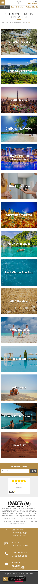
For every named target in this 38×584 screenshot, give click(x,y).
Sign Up (33, 471)
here (28, 22)
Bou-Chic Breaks (17, 7)
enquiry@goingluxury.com (21, 545)
